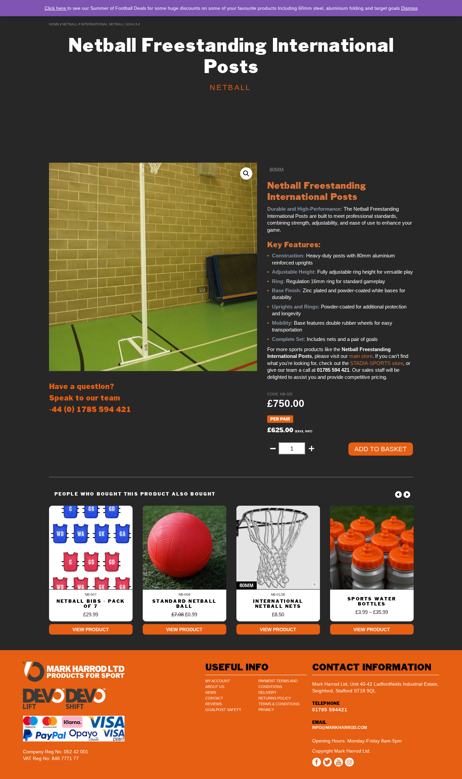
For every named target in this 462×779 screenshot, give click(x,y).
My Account (217, 681)
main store (360, 356)
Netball (70, 24)
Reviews (213, 704)
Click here (56, 8)
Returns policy (274, 698)
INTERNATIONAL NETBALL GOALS (109, 24)
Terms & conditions (278, 704)
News (210, 692)
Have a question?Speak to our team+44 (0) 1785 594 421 (90, 398)
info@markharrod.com (339, 727)
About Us (214, 687)
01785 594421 (329, 709)
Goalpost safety (223, 710)
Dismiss (409, 8)
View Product (90, 629)
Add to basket (380, 449)
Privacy (266, 710)
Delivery (267, 692)
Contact (214, 698)
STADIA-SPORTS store (376, 363)
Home (54, 24)
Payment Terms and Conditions (278, 684)
